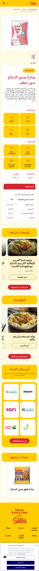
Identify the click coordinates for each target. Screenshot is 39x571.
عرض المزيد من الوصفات (19, 287)
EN (7, 3)
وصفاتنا (34, 536)
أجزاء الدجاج (16, 9)
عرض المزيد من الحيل (19, 356)
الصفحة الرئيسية (32, 9)
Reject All (20, 562)
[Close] (36, 546)
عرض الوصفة (22, 277)
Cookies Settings (20, 557)
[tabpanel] (19, 264)
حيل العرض (24, 345)
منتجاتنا (24, 9)
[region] (19, 557)
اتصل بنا (21, 528)
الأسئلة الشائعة (21, 537)
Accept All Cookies (20, 567)
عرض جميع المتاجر (20, 441)
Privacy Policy (22, 554)
